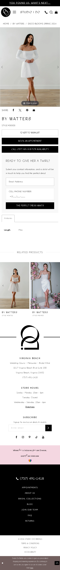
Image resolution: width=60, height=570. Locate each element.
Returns (29, 521)
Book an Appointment (30, 141)
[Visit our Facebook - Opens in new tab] (16, 437)
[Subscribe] (48, 428)
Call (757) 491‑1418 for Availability (30, 149)
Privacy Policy (30, 548)
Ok (57, 563)
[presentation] (14, 285)
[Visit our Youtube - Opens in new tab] (43, 437)
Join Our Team (30, 510)
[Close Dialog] (2, 562)
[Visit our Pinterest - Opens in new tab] (30, 437)
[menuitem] (14, 12)
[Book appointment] (6, 12)
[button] (14, 12)
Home (6, 23)
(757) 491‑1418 (30, 377)
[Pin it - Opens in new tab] (27, 110)
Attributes (8, 218)
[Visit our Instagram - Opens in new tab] (23, 437)
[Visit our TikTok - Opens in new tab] (36, 437)
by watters (18, 23)
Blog (30, 504)
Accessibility (30, 552)
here (31, 568)
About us (30, 493)
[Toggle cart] (56, 12)
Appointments (30, 488)
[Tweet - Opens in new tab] (20, 110)
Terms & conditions (30, 543)
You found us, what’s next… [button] (30, 3)
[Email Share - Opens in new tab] (34, 110)
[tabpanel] (30, 67)
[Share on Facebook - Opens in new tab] (13, 110)
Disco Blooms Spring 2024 (42, 23)
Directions (30, 407)
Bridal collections (29, 499)
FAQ (30, 515)
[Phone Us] (46, 12)
